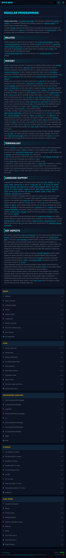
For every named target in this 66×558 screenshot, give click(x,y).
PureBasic (37, 191)
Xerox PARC (51, 88)
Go (33, 97)
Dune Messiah (33, 332)
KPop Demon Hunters (33, 371)
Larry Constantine (14, 77)
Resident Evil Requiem (33, 504)
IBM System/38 (21, 187)
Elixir (36, 184)
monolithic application (43, 253)
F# (44, 184)
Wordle (33, 508)
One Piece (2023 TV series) (33, 457)
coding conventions (37, 221)
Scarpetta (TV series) (33, 461)
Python (48, 97)
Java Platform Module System (24, 152)
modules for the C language (18, 212)
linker (25, 260)
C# (27, 97)
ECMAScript (38, 207)
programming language (45, 216)
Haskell (56, 184)
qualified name (54, 93)
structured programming (11, 72)
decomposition (18, 49)
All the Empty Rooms (33, 389)
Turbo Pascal (44, 102)
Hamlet (33, 310)
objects (52, 49)
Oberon (42, 189)
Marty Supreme (33, 366)
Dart (30, 97)
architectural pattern (46, 53)
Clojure (6, 184)
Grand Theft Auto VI (33, 535)
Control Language (39, 187)
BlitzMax (50, 182)
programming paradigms (45, 42)
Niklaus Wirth (15, 88)
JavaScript (7, 194)
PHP (29, 191)
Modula (6, 88)
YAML (33, 441)
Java (36, 97)
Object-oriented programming (13, 47)
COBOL (11, 184)
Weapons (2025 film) (33, 357)
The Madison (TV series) (33, 452)
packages (55, 118)
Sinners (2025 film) (33, 348)
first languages (11, 86)
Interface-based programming (13, 53)
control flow (56, 44)
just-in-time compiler (35, 260)
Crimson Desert (33, 513)
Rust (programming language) (33, 423)
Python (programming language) (33, 400)
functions (56, 21)
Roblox (33, 531)
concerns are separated (28, 235)
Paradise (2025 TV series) (33, 465)
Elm (40, 184)
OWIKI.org (7, 552)
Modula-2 (44, 90)
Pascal (48, 99)
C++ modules (49, 207)
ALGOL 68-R (29, 83)
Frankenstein (33, 319)
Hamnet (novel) (33, 314)
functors (22, 108)
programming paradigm (27, 21)
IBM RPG (48, 187)
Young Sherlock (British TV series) (33, 488)
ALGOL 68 (41, 81)
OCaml (41, 97)
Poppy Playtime (33, 544)
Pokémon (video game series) (33, 522)
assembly (13, 148)
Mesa (43, 88)
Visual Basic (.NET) (16, 194)
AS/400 (31, 187)
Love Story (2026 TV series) (33, 483)
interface (12, 28)
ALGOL (45, 182)
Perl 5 (26, 124)
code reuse (26, 68)
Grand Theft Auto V (33, 540)
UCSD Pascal (33, 102)
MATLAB (6, 189)
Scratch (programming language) (33, 414)
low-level (38, 44)
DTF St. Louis (33, 479)
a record (56, 95)
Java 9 (52, 150)
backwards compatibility (11, 210)
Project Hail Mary (33, 301)
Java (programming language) (33, 427)
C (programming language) (33, 405)
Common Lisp (18, 184)
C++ (24, 97)
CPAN (32, 127)
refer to (11, 95)
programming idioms (50, 221)
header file (26, 200)
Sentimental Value (33, 375)
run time (23, 262)
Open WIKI (7, 2)
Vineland (33, 296)
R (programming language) (33, 432)
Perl (26, 191)
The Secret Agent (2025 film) (33, 384)
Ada (31, 104)
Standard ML (35, 106)
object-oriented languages (16, 136)
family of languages (14, 115)
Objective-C (52, 115)
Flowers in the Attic (33, 323)
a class (34, 120)
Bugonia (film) (33, 380)
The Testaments (33, 337)
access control (25, 154)
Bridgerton (33, 493)
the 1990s (10, 133)
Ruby (49, 191)
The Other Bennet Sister (33, 470)
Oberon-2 (48, 189)
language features (9, 221)
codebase (7, 23)
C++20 (42, 203)
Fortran (48, 184)
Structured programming (12, 44)
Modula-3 (34, 93)
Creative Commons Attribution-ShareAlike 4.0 (24, 554)
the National (53, 72)
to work (43, 267)
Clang (55, 210)
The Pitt (33, 475)
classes (40, 115)
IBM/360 (6, 187)
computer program (49, 23)
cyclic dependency (22, 240)
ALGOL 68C (39, 83)
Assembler (13, 187)
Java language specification (51, 157)
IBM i (19, 223)
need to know (38, 280)
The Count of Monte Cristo (33, 328)
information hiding (40, 77)
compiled (40, 258)
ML (46, 127)
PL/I (32, 191)
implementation (51, 30)
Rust (53, 191)
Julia (56, 187)
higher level (41, 164)
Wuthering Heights (33, 305)
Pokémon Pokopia (33, 517)
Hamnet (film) (33, 353)
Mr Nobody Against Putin (33, 362)
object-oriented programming (12, 113)
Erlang (32, 184)
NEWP (37, 189)
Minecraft (33, 526)
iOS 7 (28, 203)
